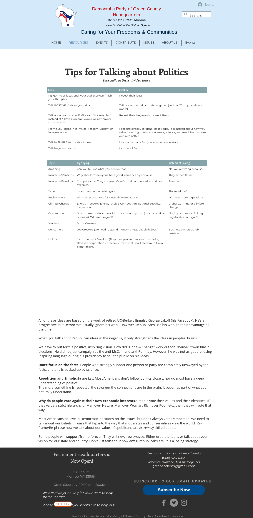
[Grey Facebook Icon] (164, 503)
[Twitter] (174, 503)
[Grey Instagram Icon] (184, 503)
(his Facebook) (182, 320)
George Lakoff (159, 320)
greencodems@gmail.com (173, 466)
